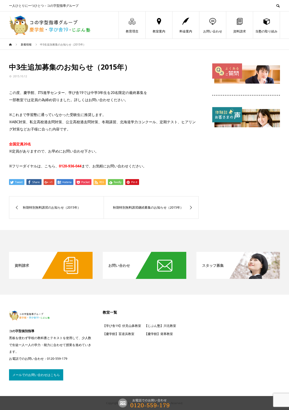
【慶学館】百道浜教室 (118, 334)
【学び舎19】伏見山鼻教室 (122, 325)
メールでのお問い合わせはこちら (36, 375)
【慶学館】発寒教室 (158, 334)
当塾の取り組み (266, 31)
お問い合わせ (212, 31)
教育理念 (132, 31)
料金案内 (185, 31)
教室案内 (159, 31)
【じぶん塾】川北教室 (160, 325)
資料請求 (239, 31)
